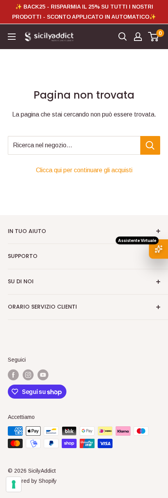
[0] (154, 36)
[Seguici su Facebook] (13, 374)
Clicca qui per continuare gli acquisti (84, 170)
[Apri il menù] (12, 37)
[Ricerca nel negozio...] (150, 145)
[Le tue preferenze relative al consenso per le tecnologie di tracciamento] (13, 484)
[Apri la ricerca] (122, 36)
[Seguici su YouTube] (43, 374)
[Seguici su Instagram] (28, 374)
